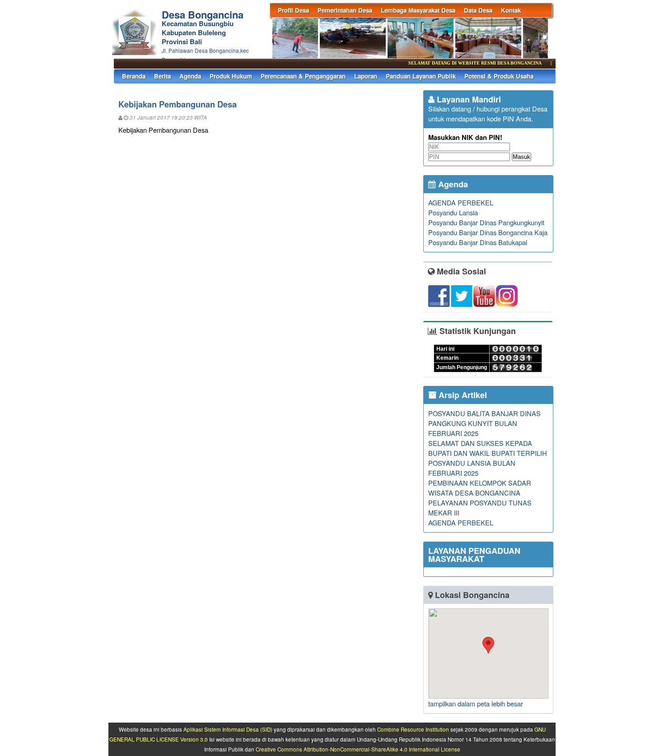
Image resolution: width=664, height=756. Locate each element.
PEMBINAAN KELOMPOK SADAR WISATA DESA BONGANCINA (479, 487)
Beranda (133, 76)
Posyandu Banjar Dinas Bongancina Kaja (487, 232)
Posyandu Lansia (453, 212)
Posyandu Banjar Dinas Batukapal (477, 242)
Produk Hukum (231, 76)
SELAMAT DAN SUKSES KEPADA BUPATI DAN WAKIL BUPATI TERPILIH (487, 448)
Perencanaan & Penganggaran (303, 76)
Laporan (365, 76)
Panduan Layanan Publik (421, 76)
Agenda (190, 76)
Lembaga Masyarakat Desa (418, 10)
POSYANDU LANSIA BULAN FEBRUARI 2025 (471, 468)
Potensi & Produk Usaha (498, 76)
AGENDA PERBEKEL (460, 202)
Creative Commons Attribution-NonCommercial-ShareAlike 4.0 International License (358, 749)
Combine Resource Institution (413, 729)
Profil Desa (293, 10)
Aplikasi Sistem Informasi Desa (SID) (227, 729)
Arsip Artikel (461, 395)
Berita (162, 76)
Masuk (521, 156)
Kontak (511, 10)
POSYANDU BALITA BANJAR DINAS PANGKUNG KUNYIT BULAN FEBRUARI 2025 (484, 423)
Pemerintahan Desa (345, 10)
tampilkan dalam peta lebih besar (475, 703)
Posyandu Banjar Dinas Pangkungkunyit (486, 222)
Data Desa (478, 10)
